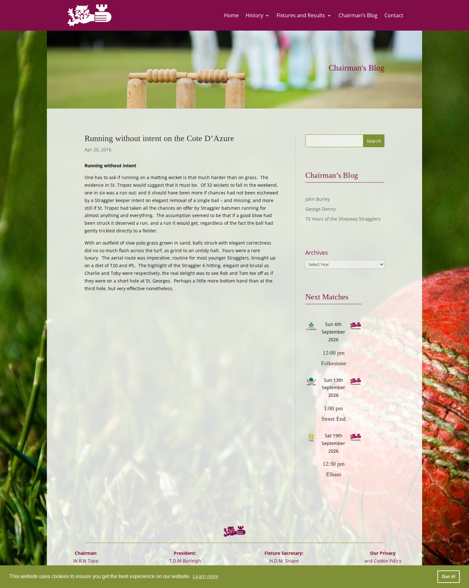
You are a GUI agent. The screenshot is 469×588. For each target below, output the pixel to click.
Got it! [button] (449, 576)
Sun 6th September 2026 (333, 332)
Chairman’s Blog (358, 15)
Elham (333, 474)
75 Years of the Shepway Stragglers (343, 219)
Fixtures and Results (301, 15)
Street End (333, 419)
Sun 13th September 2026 (333, 387)
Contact (393, 15)
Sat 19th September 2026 (333, 443)
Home (231, 15)
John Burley (317, 199)
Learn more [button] (206, 576)
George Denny (320, 209)
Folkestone (333, 363)
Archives (316, 252)
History (254, 15)
